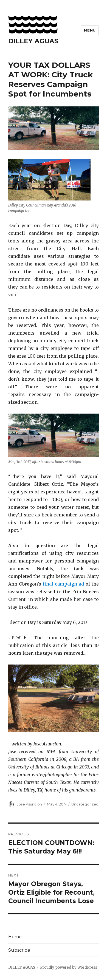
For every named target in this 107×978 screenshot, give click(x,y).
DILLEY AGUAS (33, 41)
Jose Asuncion (29, 804)
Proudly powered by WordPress (68, 967)
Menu (90, 30)
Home (15, 936)
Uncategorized (84, 804)
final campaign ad (63, 584)
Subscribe (19, 950)
